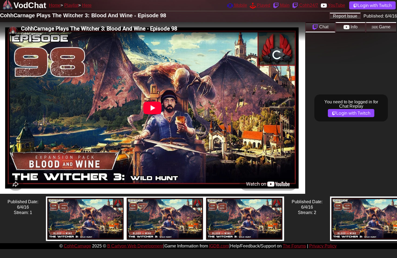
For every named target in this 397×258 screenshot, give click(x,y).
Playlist (71, 5)
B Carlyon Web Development (135, 246)
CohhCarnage (77, 246)
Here (87, 5)
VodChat (30, 5)
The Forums (294, 246)
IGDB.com (219, 246)
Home (54, 5)
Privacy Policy (323, 246)
